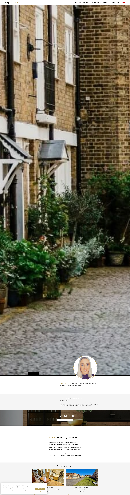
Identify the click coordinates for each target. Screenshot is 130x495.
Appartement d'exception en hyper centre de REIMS (48, 489)
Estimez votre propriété (65, 419)
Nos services (105, 2)
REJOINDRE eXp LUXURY (114, 2)
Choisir (40, 491)
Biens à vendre (78, 2)
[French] (122, 2)
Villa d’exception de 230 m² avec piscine (81, 489)
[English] (124, 2)
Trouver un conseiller (96, 2)
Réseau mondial (86, 2)
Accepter (40, 488)
